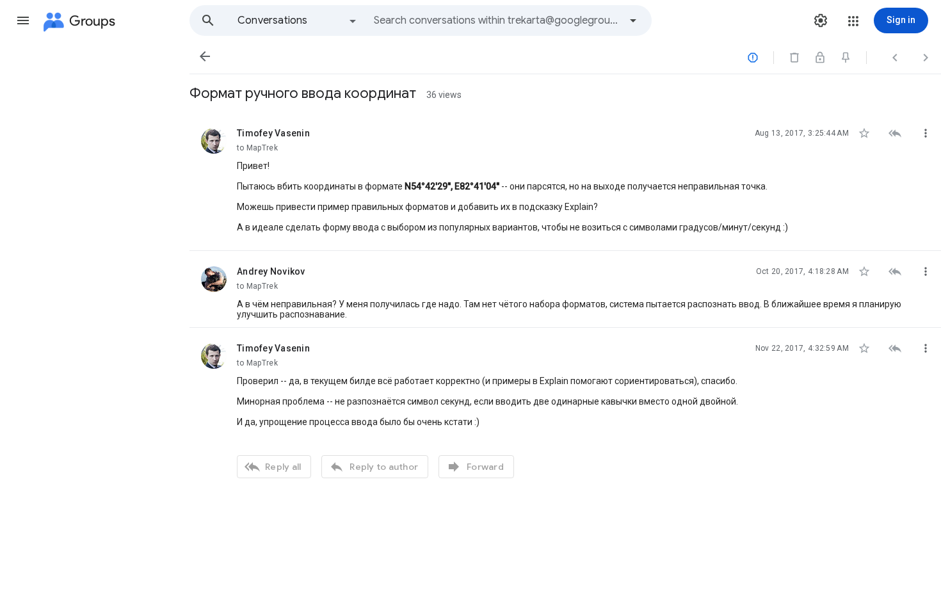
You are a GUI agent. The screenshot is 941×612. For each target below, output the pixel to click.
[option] (297, 20)
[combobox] (496, 20)
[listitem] (565, 182)
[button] (23, 20)
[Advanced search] (633, 20)
